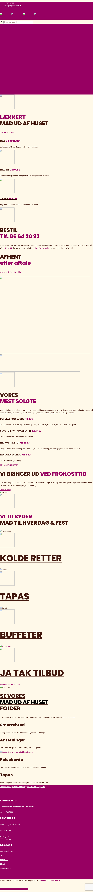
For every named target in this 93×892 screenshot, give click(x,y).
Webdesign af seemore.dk (50, 880)
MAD (10, 141)
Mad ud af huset (6, 851)
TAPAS (14, 596)
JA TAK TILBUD (32, 673)
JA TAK (8, 198)
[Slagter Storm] (23, 16)
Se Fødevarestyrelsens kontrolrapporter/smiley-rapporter (22, 787)
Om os (2, 855)
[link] (34, 22)
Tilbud (2, 864)
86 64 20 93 (9, 3)
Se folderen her (69, 717)
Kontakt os (4, 860)
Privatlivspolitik (5, 868)
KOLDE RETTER (31, 558)
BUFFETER (21, 635)
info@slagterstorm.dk (13, 6)
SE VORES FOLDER (24, 702)
